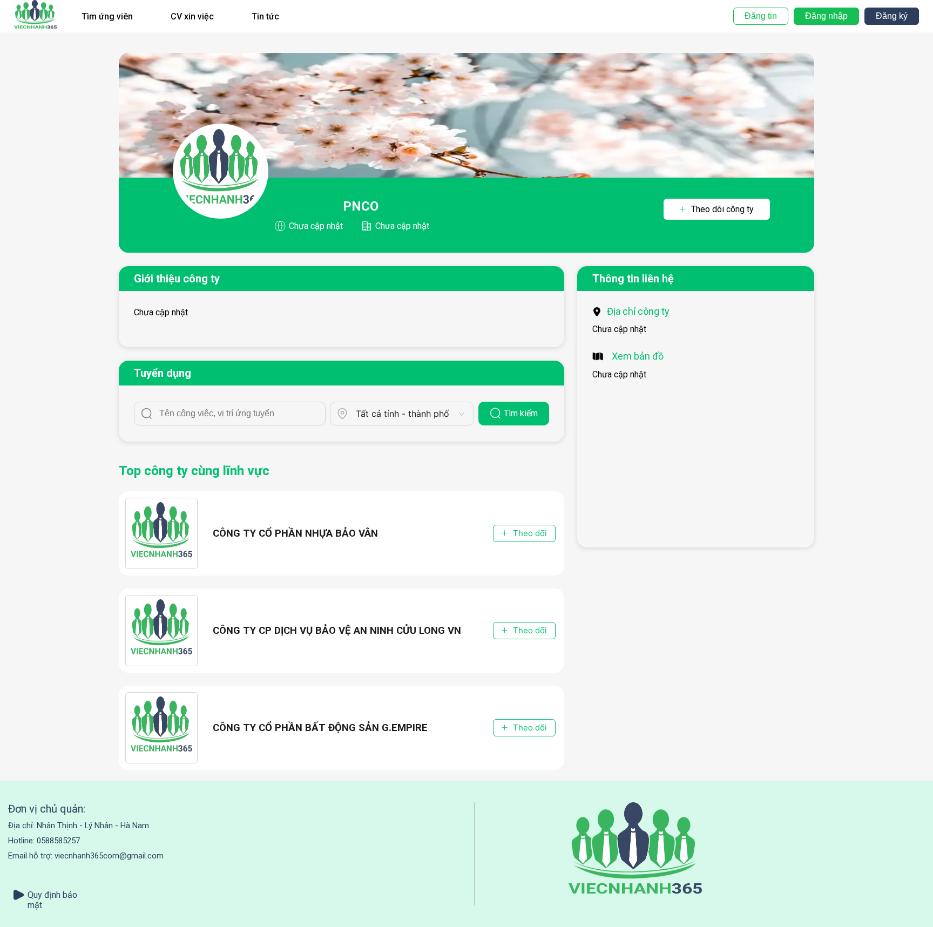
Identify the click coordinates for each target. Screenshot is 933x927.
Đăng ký (892, 16)
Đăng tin (761, 16)
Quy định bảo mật (52, 895)
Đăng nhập (826, 16)
